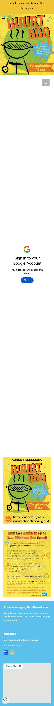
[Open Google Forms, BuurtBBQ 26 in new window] (46, 82)
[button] (3, 18)
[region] (27, 7)
